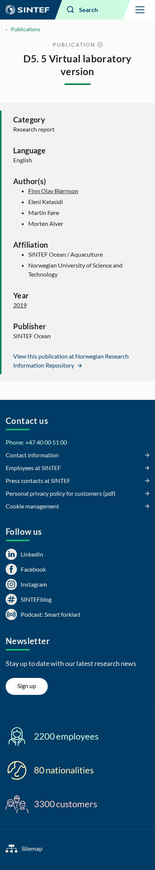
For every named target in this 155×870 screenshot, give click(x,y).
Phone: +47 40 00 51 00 (36, 442)
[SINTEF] (27, 10)
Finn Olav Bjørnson (53, 190)
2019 (20, 305)
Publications (25, 29)
